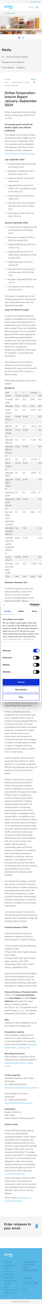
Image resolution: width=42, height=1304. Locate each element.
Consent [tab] (7, 611)
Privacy (26, 1267)
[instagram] (28, 1282)
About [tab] (34, 611)
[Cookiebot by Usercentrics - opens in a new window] (29, 604)
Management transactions (13, 62)
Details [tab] (21, 611)
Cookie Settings (30, 1270)
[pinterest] (32, 1282)
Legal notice (28, 1265)
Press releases (8, 67)
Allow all (21, 682)
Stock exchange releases (17, 56)
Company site (35, 1)
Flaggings (20, 67)
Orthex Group (29, 1262)
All (3, 56)
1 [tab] (19, 38)
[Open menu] (37, 7)
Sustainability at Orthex (10, 1266)
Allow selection (21, 690)
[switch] (36, 658)
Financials (8, 1262)
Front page (7, 13)
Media (6, 1287)
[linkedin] (24, 1288)
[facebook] (24, 1282)
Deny (21, 697)
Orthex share (9, 1277)
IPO (5, 1296)
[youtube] (36, 1282)
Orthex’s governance (8, 1272)
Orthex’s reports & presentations (11, 1291)
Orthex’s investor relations (10, 1282)
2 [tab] (22, 38)
